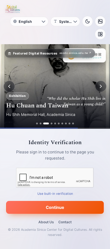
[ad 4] (51, 123)
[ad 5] (55, 123)
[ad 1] (37, 123)
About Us (46, 222)
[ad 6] (59, 123)
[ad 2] (40, 123)
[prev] (9, 86)
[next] (100, 86)
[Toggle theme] (87, 21)
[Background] (100, 21)
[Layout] (100, 34)
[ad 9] (69, 123)
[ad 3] (46, 123)
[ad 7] (62, 123)
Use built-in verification (55, 194)
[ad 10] (73, 123)
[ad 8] (66, 123)
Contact (65, 222)
